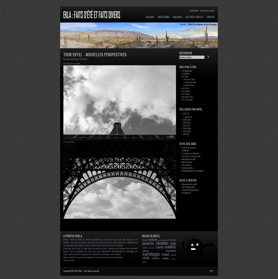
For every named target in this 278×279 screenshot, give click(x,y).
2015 (184, 122)
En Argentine (187, 70)
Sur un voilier (187, 99)
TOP (211, 271)
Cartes (210, 17)
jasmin (165, 240)
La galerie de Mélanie (190, 153)
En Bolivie (186, 73)
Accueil (150, 17)
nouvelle (151, 248)
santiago (151, 254)
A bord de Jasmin (188, 147)
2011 (184, 134)
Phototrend (186, 192)
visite (165, 258)
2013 (184, 128)
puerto (148, 243)
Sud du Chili (189, 85)
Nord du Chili (190, 79)
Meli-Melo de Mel (188, 159)
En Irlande (186, 91)
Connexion (193, 10)
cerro (155, 258)
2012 (184, 131)
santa (145, 250)
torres (144, 262)
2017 (184, 113)
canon (173, 255)
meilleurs (173, 259)
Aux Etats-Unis (187, 96)
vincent (172, 240)
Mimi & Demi (187, 162)
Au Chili (185, 76)
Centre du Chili (190, 82)
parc (159, 240)
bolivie (153, 240)
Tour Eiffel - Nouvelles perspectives (95, 54)
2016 (184, 119)
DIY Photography (188, 187)
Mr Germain (186, 165)
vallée (170, 247)
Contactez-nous (207, 10)
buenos (171, 250)
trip (173, 243)
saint (144, 247)
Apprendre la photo (189, 184)
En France (186, 93)
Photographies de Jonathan (192, 170)
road (165, 254)
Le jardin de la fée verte (191, 156)
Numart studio (187, 167)
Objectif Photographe (190, 189)
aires (145, 240)
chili (145, 258)
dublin (162, 243)
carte (159, 247)
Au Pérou (185, 88)
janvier (187, 116)
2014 (184, 125)
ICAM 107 (185, 150)
